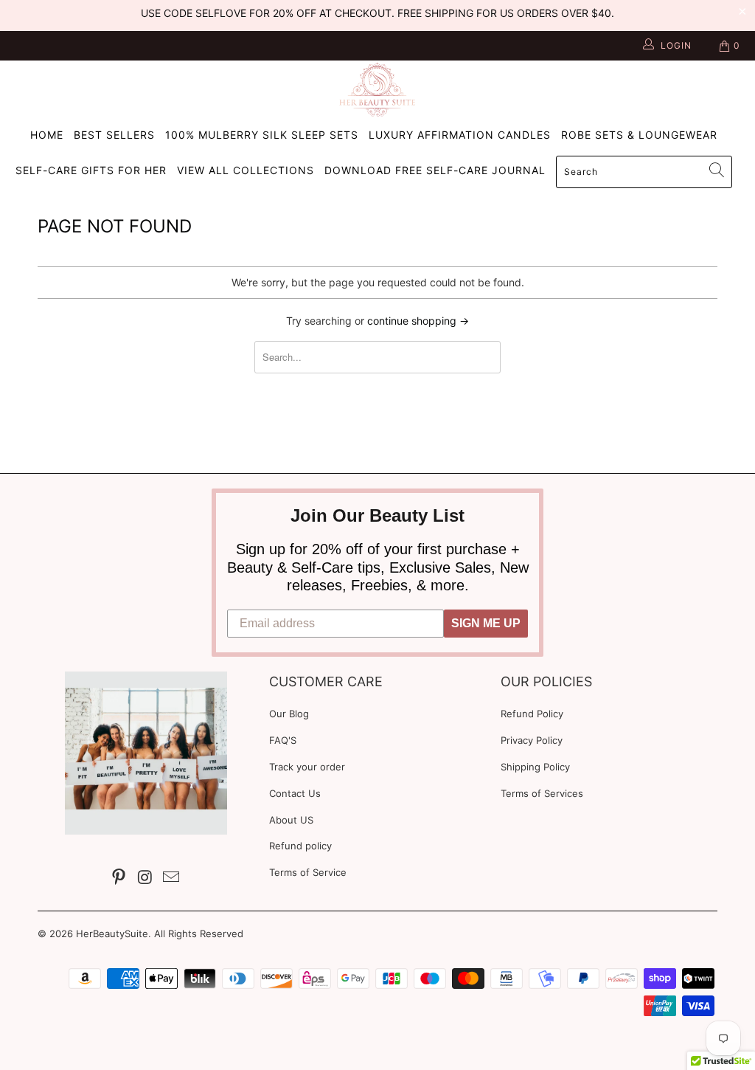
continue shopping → (418, 320)
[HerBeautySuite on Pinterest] (119, 878)
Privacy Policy (532, 740)
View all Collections (245, 170)
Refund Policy (532, 713)
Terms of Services (542, 793)
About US (291, 820)
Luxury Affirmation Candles (460, 134)
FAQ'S (282, 740)
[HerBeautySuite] (377, 89)
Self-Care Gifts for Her (91, 170)
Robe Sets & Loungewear (639, 134)
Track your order (307, 767)
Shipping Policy (535, 767)
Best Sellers (114, 134)
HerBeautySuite (112, 933)
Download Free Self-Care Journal (435, 170)
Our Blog (289, 713)
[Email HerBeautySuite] (172, 878)
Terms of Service (308, 872)
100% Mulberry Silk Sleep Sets (261, 134)
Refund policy (300, 846)
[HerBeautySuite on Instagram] (145, 878)
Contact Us (295, 793)
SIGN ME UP (486, 623)
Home (46, 134)
